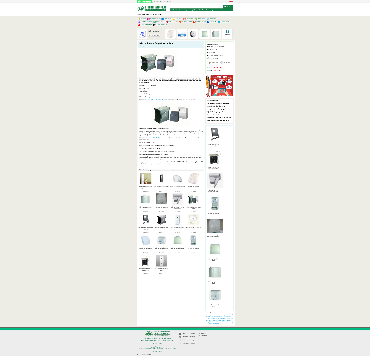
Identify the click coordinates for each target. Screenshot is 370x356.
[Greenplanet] (151, 8)
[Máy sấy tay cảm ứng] (161, 194)
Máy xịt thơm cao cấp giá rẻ (161, 186)
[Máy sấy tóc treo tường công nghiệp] (177, 194)
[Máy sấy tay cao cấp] (170, 30)
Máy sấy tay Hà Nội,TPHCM (193, 227)
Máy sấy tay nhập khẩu (145, 248)
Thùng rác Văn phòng (198, 10)
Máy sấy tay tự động (193, 248)
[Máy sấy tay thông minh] (177, 235)
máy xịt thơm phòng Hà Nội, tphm (154, 138)
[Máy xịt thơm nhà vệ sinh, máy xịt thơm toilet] (145, 173)
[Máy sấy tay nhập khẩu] (145, 235)
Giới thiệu (156, 1)
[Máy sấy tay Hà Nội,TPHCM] (193, 214)
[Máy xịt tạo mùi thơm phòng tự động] (145, 214)
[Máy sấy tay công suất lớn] (177, 173)
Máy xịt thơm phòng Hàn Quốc (156, 99)
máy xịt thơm (162, 162)
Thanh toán (227, 62)
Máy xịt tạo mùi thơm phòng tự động (145, 228)
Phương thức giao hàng (189, 333)
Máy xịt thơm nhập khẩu (177, 227)
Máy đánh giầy (209, 10)
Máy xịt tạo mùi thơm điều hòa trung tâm (146, 269)
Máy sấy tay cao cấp (193, 186)
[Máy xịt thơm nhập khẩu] (177, 214)
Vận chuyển (215, 62)
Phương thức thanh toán (189, 336)
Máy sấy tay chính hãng (145, 207)
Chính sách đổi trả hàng (189, 343)
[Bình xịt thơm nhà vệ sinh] (181, 30)
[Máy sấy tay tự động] (193, 235)
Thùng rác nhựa (188, 10)
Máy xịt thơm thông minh (161, 227)
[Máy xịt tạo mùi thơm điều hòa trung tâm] (145, 255)
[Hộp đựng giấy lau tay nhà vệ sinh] (193, 30)
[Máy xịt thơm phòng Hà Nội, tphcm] (193, 194)
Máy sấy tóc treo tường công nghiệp (177, 207)
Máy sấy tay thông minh (177, 248)
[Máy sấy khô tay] (204, 30)
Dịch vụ (169, 1)
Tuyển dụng (163, 1)
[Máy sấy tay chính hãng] (216, 30)
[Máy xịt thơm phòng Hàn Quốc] (161, 255)
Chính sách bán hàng (188, 340)
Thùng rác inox (179, 10)
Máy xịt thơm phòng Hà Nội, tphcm (193, 207)
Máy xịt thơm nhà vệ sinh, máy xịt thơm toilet (146, 187)
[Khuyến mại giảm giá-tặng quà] (219, 75)
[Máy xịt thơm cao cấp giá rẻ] (161, 173)
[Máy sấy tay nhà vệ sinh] (161, 235)
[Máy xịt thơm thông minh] (161, 214)
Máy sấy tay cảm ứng (162, 207)
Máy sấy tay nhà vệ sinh (161, 248)
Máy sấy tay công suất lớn (177, 186)
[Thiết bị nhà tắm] (154, 34)
